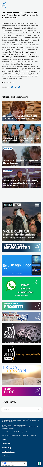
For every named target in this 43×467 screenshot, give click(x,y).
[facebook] (12, 87)
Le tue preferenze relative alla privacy (15, 463)
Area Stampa (6, 443)
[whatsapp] (19, 87)
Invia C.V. (5, 439)
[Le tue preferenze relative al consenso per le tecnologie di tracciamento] (39, 463)
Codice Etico (6, 456)
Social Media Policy (8, 452)
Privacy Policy (6, 448)
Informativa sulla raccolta (8, 465)
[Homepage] (4, 5)
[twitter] (15, 87)
